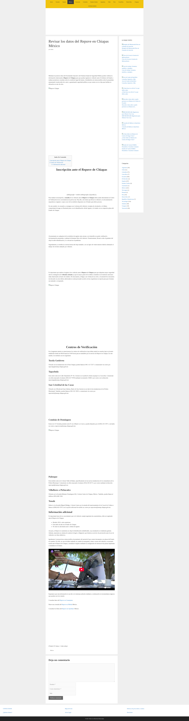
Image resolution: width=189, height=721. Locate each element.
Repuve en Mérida (67, 604)
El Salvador (125, 179)
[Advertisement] (94, 21)
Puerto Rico (129, 2)
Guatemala (125, 185)
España (64, 2)
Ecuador (58, 2)
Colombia (85, 2)
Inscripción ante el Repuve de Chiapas (60, 160)
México (70, 2)
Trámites (124, 203)
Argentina (103, 2)
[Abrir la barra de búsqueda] (100, 6)
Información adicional (58, 164)
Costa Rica (120, 2)
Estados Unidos (94, 2)
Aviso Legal (68, 712)
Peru (114, 2)
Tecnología (125, 201)
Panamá (124, 192)
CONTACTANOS (92, 6)
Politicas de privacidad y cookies (135, 708)
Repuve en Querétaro (68, 608)
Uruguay (137, 2)
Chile (109, 2)
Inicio (51, 2)
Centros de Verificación (56, 162)
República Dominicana (128, 199)
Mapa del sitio (68, 708)
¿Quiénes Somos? (7, 712)
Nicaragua (124, 190)
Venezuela (77, 2)
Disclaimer (130, 712)
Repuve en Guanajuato (66, 600)
